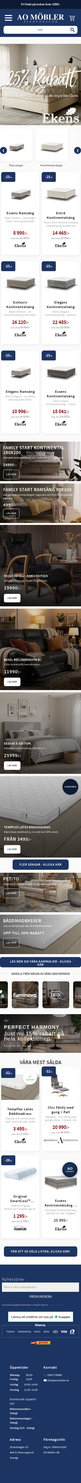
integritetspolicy (56, 1304)
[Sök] (72, 30)
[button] (8, 18)
